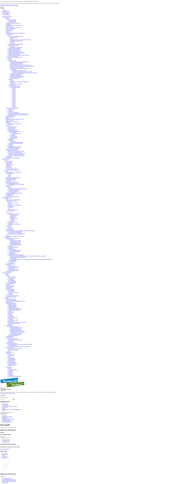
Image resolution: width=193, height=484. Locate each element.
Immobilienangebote (10, 336)
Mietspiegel (12, 46)
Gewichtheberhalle (14, 218)
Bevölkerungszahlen (12, 265)
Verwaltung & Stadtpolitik (7, 16)
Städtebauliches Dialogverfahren (16, 40)
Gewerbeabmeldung (12, 306)
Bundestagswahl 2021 (16, 133)
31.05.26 (14, 107)
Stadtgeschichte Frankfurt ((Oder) (14, 376)
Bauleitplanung (13, 258)
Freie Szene (10, 207)
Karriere (8, 32)
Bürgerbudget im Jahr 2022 (15, 242)
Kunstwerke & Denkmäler (13, 292)
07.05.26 (14, 92)
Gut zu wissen (11, 262)
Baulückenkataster (11, 358)
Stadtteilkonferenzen (12, 253)
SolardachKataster (9, 347)
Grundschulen (9, 161)
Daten (9, 356)
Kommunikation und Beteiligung (16, 83)
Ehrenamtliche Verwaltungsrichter (16, 142)
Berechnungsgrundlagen (13, 349)
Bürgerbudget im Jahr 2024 (15, 240)
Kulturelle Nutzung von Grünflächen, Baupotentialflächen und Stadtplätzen (20, 230)
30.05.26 (14, 105)
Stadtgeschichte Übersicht (13, 270)
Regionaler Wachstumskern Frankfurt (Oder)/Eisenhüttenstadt (20, 344)
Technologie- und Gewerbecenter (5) (17, 332)
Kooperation (10, 79)
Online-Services (9, 26)
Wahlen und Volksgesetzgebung (14, 131)
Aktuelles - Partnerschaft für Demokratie (16, 151)
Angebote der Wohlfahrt (11, 179)
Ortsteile (8, 122)
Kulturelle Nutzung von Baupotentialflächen (16, 233)
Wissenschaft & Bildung (12, 369)
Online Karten (11, 355)
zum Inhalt (4, 10)
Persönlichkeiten (11, 268)
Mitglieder (10, 187)
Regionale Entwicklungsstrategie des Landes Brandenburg (19, 346)
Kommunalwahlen (13, 136)
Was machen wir (11, 109)
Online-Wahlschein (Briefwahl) (14, 147)
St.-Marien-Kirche (11, 290)
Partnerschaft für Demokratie (12, 150)
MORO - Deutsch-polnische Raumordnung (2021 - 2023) (20, 65)
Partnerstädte (11, 111)
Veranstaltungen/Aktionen (13, 190)
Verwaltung (6, 17)
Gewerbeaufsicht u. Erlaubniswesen (15, 309)
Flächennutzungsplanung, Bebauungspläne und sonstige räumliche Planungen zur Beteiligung (28, 256)
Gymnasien (8, 165)
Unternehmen (9, 337)
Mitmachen (12, 41)
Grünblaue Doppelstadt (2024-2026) (17, 76)
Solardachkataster (11, 359)
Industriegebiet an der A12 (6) (16, 333)
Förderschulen (9, 166)
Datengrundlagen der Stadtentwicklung (15, 44)
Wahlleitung (10, 144)
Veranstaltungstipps (12, 281)
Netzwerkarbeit (11, 210)
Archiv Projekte (13, 69)
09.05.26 (14, 94)
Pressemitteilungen (12, 19)
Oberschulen (8, 163)
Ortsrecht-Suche (9, 120)
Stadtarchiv (8, 226)
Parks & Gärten (11, 291)
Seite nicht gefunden (6, 422)
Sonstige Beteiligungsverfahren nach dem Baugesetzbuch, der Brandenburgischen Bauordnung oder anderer (31, 259)
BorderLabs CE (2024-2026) (15, 75)
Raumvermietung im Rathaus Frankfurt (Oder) (15, 236)
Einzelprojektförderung (12, 209)
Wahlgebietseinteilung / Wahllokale (15, 146)
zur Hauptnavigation (6, 12)
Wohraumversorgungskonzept (16, 47)
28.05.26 (14, 103)
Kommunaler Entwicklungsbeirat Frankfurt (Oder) (19, 68)
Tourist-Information (10, 286)
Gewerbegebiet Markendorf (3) (16, 329)
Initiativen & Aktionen (12, 249)
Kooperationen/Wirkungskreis (14, 189)
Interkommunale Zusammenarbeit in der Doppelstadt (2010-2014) (24, 72)
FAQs (9, 350)
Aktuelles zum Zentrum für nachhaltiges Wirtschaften (20, 39)
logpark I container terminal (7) (16, 334)
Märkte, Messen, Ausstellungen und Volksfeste (17, 322)
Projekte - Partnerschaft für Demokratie (15, 154)
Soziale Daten (11, 375)
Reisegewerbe (11, 321)
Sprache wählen (3, 390)
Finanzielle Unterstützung (13, 247)
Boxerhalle (12, 217)
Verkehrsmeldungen (12, 22)
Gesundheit (8, 181)
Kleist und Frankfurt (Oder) (13, 267)
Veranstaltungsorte (10, 285)
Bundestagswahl (13, 132)
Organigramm (9, 30)
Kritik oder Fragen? (12, 365)
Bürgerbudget (11, 239)
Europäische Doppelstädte (13, 112)
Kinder (9, 174)
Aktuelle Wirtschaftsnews (11, 299)
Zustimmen (2, 8)
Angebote (6, 198)
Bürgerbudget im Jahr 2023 (15, 241)
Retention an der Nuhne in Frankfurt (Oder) (16, 52)
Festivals (10, 204)
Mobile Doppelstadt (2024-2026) (16, 73)
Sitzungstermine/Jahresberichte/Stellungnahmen (17, 188)
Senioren (8, 186)
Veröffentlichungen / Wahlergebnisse (15, 143)
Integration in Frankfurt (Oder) (12, 182)
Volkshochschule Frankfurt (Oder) (12, 169)
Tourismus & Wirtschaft (6, 272)
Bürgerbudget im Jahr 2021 (15, 243)
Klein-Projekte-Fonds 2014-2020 (16, 64)
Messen (9, 368)
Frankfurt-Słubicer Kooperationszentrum (14, 57)
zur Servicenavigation (6, 14)
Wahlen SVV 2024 (11, 128)
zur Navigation (5, 13)
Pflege (7, 235)
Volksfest (10, 314)
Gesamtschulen (9, 162)
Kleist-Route (8, 288)
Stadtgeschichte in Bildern (13, 269)
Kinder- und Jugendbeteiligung (14, 251)
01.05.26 (14, 90)
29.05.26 (14, 104)
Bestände (10, 227)
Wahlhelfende (11, 139)
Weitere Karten (11, 360)
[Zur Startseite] (12, 386)
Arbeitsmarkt (10, 373)
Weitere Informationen (12, 192)
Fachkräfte (10, 371)
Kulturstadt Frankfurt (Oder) (11, 200)
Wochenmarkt (11, 316)
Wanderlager (10, 315)
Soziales (5, 171)
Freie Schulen (9, 167)
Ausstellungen (11, 312)
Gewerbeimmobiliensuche (13, 335)
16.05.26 (14, 98)
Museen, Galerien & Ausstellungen (14, 205)
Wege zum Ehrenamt (12, 260)
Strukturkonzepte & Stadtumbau (14, 48)
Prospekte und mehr (12, 282)
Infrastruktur (10, 370)
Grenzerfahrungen (12, 84)
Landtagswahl (13, 135)
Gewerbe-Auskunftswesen (13, 307)
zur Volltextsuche (5, 11)
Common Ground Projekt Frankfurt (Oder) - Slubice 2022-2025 (22, 66)
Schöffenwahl (13, 141)
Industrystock (11, 342)
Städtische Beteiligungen (13, 338)
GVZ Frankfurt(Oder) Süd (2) (15, 328)
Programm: (12, 43)
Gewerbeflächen (9, 325)
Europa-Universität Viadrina (11, 168)
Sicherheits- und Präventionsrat (12, 148)
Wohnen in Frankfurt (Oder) (13, 45)
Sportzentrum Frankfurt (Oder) (14, 214)
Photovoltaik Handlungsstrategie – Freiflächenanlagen (18, 55)
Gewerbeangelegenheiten (11, 303)
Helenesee (10, 293)
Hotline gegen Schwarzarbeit (13, 310)
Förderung (10, 374)
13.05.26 (14, 97)
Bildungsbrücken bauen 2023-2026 (17, 67)
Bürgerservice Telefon (10, 28)
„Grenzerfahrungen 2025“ (15, 86)
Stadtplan (8, 284)
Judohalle (12, 219)
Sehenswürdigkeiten (10, 289)
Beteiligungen (7, 237)
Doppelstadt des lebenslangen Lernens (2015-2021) (22, 71)
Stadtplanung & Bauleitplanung (14, 49)
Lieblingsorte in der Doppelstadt (12, 295)
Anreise (7, 274)
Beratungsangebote (10, 229)
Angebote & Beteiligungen (7, 197)
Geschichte (10, 228)
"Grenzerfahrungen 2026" (15, 87)
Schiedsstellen (9, 156)
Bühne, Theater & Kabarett (13, 203)
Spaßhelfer (12, 252)
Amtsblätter (10, 124)
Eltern (9, 176)
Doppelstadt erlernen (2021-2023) (16, 62)
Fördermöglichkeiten (10, 194)
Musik (9, 201)
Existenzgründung (9, 352)
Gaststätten (10, 318)
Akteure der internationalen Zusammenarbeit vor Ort (18, 114)
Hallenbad (10, 225)
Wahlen (7, 125)
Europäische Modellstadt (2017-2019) (19, 70)
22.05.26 (14, 102)
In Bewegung (10, 279)
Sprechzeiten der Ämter (10, 115)
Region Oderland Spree (12, 345)
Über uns (10, 58)
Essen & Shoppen (11, 280)
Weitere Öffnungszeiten (4, 449)
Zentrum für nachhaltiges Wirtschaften (15, 36)
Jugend (9, 175)
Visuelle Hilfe (3, 389)
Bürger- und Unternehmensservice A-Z (13, 27)
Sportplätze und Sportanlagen (14, 224)
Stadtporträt (8, 24)
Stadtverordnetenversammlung (12, 121)
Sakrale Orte (10, 294)
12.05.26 (14, 96)
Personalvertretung (10, 116)
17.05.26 (14, 99)
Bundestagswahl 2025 (12, 126)
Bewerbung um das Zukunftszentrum (13, 157)
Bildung (11, 80)
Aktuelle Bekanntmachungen (11, 300)
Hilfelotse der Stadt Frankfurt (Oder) (13, 177)
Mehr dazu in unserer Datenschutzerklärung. (9, 5)
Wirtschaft (12, 82)
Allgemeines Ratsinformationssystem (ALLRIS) (15, 119)
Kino (9, 208)
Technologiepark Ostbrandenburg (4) (17, 331)
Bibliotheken (10, 206)
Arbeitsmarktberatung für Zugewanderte (16, 184)
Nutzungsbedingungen (12, 364)
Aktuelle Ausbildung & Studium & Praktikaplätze (15, 33)
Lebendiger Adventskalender (15, 250)
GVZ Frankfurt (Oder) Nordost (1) (16, 327)
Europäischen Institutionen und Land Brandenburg (18, 113)
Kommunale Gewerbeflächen (13, 326)
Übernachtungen (11, 278)
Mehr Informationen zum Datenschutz (7, 393)
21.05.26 (14, 101)
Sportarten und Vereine (12, 221)
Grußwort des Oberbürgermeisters (13, 23)
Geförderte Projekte (12, 60)
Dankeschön (10, 246)
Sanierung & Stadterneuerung (14, 50)
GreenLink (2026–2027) (14, 78)
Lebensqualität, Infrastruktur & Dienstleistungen (19, 81)
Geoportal (8, 353)
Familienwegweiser (10, 173)
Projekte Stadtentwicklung (13, 56)
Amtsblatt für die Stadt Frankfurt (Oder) (13, 123)
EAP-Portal (10, 311)
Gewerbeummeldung (12, 305)
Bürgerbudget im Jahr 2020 (15, 245)
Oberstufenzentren (10, 164)
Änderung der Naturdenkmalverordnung (18, 257)
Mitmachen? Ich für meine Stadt (12, 238)
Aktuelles (8, 18)
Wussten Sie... (9, 264)
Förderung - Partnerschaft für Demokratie (16, 155)
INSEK (9, 35)
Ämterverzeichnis (9, 29)
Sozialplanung (9, 195)
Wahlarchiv (10, 145)
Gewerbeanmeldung (12, 304)
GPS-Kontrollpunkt (12, 363)
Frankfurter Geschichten (11, 296)
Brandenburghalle (13, 215)
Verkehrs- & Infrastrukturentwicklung (15, 51)
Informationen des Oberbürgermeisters (14, 25)
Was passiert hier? (13, 37)
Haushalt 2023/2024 (12, 20)
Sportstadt (10, 213)
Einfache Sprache (8, 389)
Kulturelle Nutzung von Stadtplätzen (15, 232)
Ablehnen (2, 7)
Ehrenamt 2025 (13, 261)
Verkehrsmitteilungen (10, 283)
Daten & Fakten (9, 367)
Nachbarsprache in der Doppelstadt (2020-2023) (19, 61)
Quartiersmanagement (10, 263)
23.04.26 (14, 88)
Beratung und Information (11, 178)
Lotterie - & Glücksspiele (13, 317)
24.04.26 (14, 89)
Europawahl (12, 134)
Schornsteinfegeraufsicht (13, 320)
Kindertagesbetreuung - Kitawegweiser (13, 172)
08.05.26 (14, 93)
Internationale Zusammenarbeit (12, 108)
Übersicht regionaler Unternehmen (15, 339)
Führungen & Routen (12, 277)
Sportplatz (12, 220)
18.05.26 (14, 100)
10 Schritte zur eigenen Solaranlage (15, 348)
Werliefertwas (11, 341)
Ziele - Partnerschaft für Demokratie (15, 152)
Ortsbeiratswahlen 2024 (12, 130)
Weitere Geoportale (12, 361)
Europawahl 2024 (11, 129)
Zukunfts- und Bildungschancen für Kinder (14, 193)
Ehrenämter (10, 140)
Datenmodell (10, 357)
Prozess (11, 38)
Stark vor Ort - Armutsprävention (12, 196)
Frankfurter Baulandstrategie (13, 54)
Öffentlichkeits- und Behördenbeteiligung (16, 254)
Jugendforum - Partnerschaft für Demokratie (16, 153)
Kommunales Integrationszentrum (13, 183)
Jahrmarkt (10, 313)
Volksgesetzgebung (14, 137)
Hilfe (9, 366)
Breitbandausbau (9, 302)
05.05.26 (14, 91)
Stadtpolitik (6, 118)
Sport (7, 211)
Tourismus (6, 273)
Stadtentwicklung (9, 34)
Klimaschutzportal (9, 271)
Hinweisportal (11, 248)
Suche (1, 399)
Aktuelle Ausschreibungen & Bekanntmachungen (15, 301)
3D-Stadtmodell (11, 354)
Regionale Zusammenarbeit (11, 343)
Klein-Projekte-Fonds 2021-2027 (16, 77)
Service (7, 275)
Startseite (4, 415)
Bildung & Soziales (5, 158)
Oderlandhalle (13, 216)
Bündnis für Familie (10, 185)
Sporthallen (10, 222)
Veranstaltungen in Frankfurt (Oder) (13, 199)
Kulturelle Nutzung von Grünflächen (15, 231)
